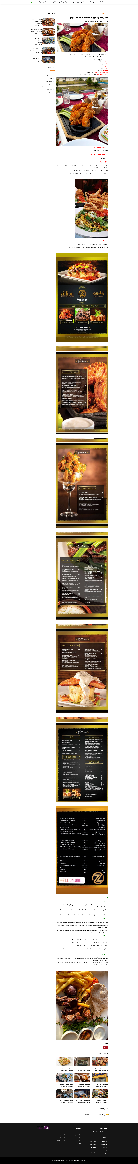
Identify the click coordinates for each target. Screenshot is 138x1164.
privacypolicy (37, 2)
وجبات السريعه (75, 2)
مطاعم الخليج (93, 1150)
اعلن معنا (54, 1161)
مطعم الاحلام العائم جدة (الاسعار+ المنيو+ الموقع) (66, 1102)
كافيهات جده (104, 1153)
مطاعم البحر (67, 2)
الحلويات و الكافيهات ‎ (56, 2)
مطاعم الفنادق (84, 2)
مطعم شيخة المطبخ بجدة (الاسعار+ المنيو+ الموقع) (83, 1069)
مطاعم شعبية (93, 2)
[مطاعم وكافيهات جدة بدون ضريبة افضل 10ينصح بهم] (48, 22)
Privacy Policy (60, 1161)
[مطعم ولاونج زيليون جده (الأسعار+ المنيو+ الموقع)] (82, 37)
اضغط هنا (84, 73)
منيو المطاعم (104, 1141)
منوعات (50, 95)
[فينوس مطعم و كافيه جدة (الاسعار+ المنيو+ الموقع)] (48, 40)
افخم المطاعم (102, 2)
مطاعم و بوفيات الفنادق (47, 92)
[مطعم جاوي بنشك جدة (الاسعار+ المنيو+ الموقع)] (48, 32)
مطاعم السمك (49, 84)
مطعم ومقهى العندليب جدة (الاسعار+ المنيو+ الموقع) (83, 1102)
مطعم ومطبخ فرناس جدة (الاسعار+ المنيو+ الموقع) (66, 1069)
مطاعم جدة (93, 1147)
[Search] (30, 2)
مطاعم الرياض (104, 1144)
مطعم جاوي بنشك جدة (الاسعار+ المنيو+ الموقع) (84, 1085)
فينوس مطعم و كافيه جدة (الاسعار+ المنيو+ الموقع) (66, 1085)
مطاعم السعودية (92, 1141)
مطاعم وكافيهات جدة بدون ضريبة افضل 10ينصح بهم (101, 1069)
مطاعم (105, 1047)
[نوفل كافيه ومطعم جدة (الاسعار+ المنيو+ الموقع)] (48, 50)
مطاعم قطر (93, 1153)
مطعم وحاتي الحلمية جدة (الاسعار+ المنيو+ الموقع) (102, 1102)
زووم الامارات (104, 1150)
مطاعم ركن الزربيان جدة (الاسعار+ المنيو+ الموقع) (102, 1085)
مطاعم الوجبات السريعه (47, 87)
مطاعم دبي (105, 1147)
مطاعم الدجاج (46, 2)
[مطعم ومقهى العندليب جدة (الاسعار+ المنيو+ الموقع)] (48, 59)
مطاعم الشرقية (93, 1144)
